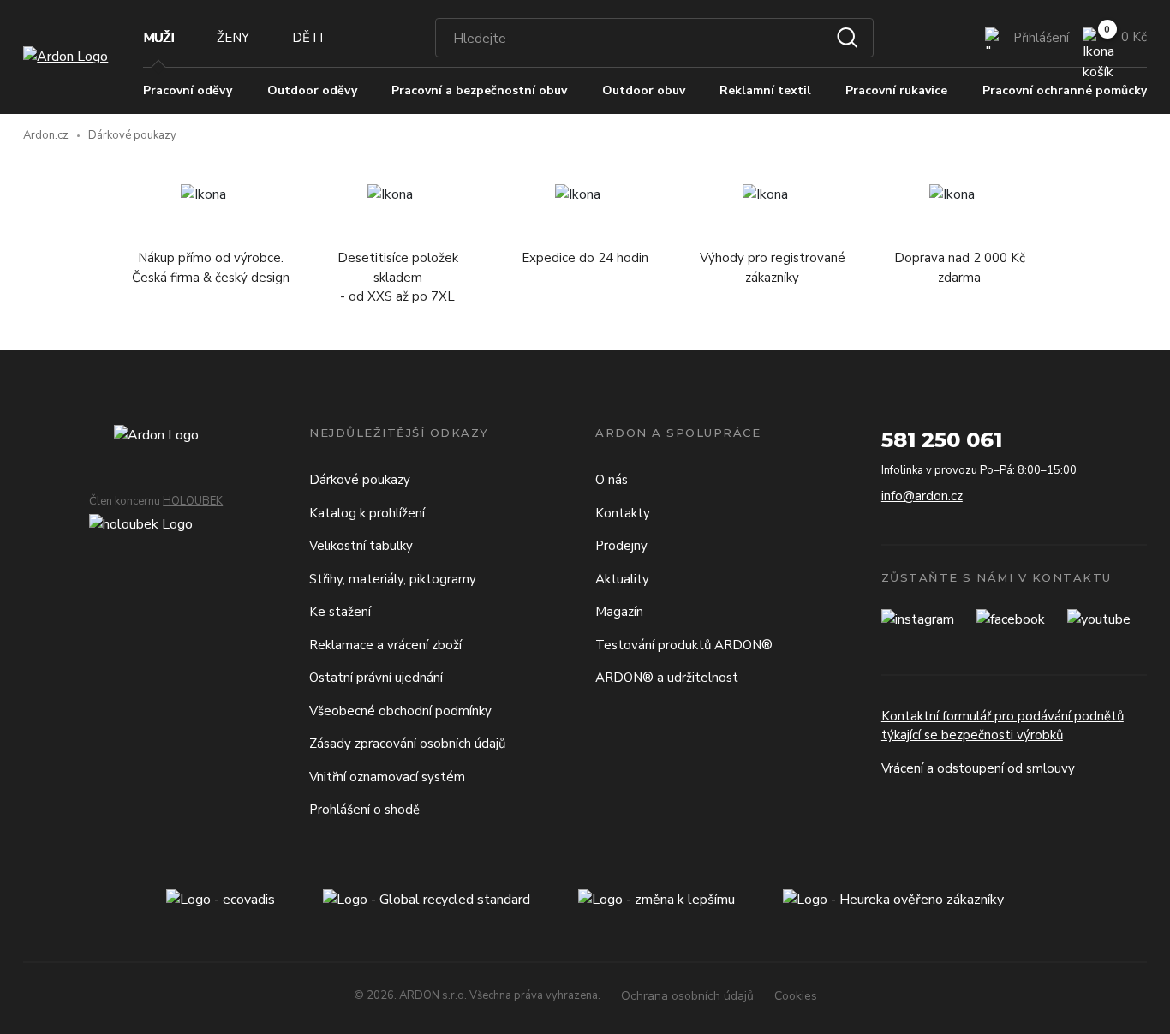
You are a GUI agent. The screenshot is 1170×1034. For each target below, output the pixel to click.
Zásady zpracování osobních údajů (407, 743)
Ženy (233, 37)
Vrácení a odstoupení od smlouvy (978, 768)
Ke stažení (340, 611)
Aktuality (622, 579)
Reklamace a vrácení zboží (385, 645)
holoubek (193, 501)
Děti (307, 37)
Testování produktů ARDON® (684, 645)
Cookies (795, 996)
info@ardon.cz (922, 496)
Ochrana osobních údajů (687, 996)
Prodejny (621, 545)
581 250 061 (941, 439)
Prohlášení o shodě (364, 809)
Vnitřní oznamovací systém (387, 777)
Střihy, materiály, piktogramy (392, 579)
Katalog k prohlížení (367, 513)
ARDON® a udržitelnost (666, 677)
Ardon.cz (46, 135)
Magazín (619, 611)
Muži (158, 37)
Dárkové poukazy (359, 479)
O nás (611, 479)
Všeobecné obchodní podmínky (400, 711)
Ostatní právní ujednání (376, 677)
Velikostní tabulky (361, 545)
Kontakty (622, 513)
